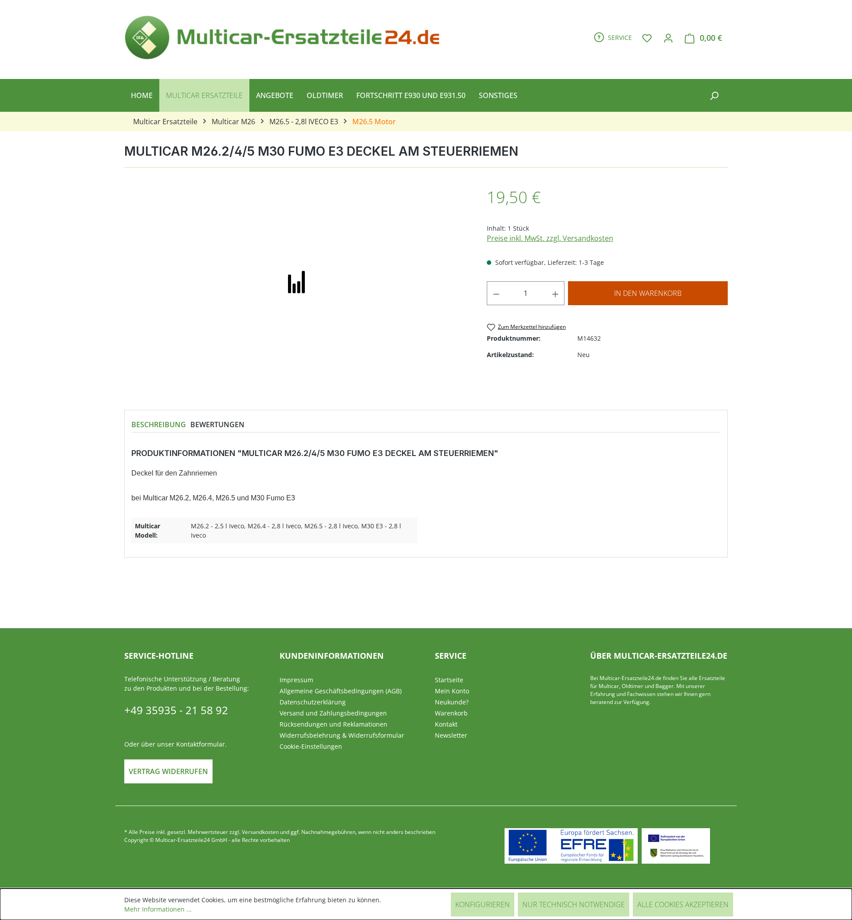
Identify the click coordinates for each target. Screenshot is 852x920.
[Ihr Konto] (668, 38)
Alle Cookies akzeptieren (683, 904)
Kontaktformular (200, 744)
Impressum (296, 680)
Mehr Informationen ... (158, 909)
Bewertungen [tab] (217, 424)
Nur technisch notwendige (573, 904)
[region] (296, 280)
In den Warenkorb (648, 293)
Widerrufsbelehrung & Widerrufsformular (342, 735)
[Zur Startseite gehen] (286, 36)
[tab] (158, 424)
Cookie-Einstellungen (311, 746)
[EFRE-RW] (676, 846)
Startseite (449, 680)
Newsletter (451, 735)
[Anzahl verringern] (496, 293)
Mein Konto (452, 691)
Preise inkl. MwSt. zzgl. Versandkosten (550, 238)
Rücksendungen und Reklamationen (333, 724)
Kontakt (446, 724)
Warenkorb (451, 713)
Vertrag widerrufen (168, 771)
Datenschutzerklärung (313, 702)
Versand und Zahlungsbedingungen (333, 713)
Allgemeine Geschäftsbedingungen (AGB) (341, 691)
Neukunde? (452, 702)
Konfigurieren (482, 904)
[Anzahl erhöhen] (555, 293)
